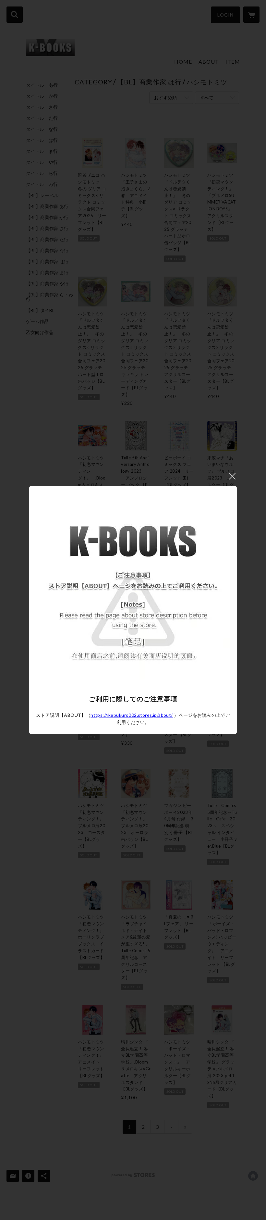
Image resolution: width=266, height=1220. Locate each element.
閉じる (232, 476)
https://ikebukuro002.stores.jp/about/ (132, 715)
